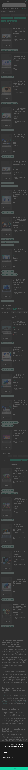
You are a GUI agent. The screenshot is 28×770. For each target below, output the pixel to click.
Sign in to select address (14, 764)
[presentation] (14, 752)
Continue (14, 768)
